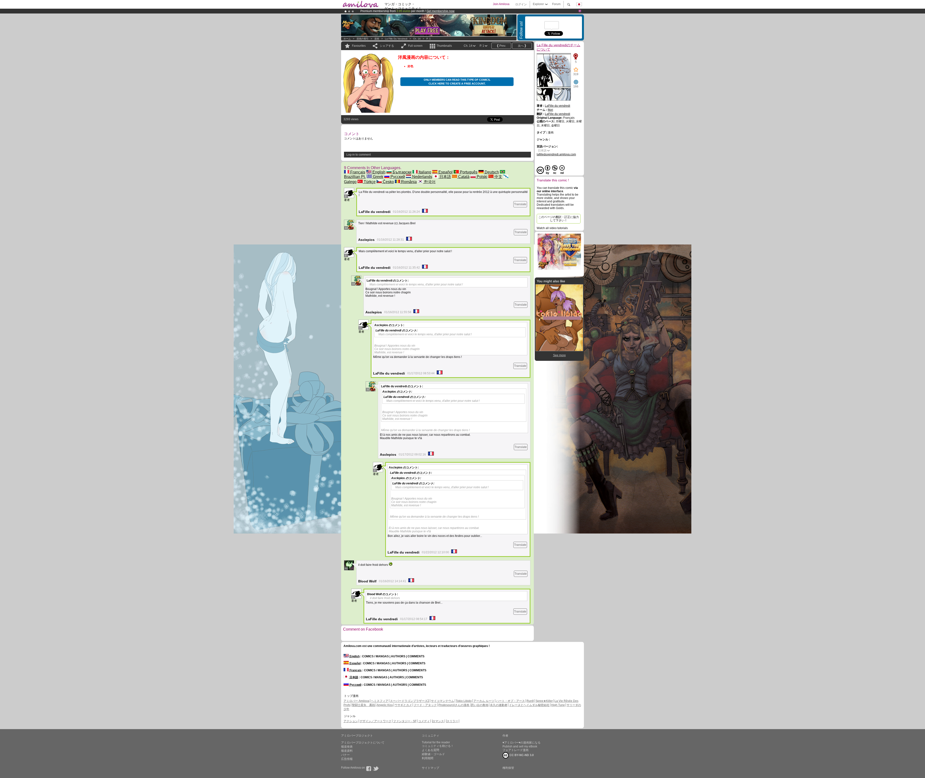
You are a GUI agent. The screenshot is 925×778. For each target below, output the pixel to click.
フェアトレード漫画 (515, 750)
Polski (481, 177)
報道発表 (347, 746)
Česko (388, 182)
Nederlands (421, 177)
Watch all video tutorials (552, 228)
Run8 (530, 701)
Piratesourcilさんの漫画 (454, 705)
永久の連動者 (498, 705)
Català (463, 177)
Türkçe (369, 182)
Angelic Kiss (385, 705)
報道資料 (347, 750)
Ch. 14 (417, 38)
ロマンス (438, 721)
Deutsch (491, 172)
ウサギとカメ (403, 705)
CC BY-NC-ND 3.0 (521, 755)
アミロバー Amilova (356, 701)
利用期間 (427, 758)
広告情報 (347, 759)
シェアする (387, 45)
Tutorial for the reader (436, 742)
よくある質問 (430, 750)
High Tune (558, 705)
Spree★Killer (544, 701)
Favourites (359, 45)
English (378, 172)
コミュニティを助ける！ (438, 746)
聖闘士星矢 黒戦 (363, 705)
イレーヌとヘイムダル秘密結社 (529, 705)
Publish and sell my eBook (519, 746)
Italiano (424, 172)
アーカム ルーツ (483, 701)
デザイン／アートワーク (375, 721)
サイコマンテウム (442, 701)
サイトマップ (430, 768)
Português (468, 172)
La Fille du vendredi (396, 38)
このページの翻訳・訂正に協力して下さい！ (558, 218)
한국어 (429, 182)
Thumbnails (444, 45)
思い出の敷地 (479, 705)
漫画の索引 (363, 38)
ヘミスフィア (379, 701)
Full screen (415, 45)
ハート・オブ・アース (510, 701)
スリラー (452, 721)
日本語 (444, 177)
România (408, 182)
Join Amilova (501, 4)
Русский (397, 177)
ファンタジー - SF (404, 721)
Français (357, 172)
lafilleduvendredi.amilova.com (556, 154)
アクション (351, 721)
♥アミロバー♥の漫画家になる (521, 742)
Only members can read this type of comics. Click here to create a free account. (457, 81)
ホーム (347, 38)
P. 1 (428, 38)
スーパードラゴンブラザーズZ (409, 701)
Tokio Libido (464, 701)
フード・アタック (425, 705)
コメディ (424, 721)
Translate (520, 204)
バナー (345, 755)
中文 (498, 177)
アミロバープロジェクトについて (362, 742)
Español (445, 172)
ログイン (521, 4)
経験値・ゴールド (433, 754)
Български (401, 172)
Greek (377, 177)
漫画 (376, 38)
